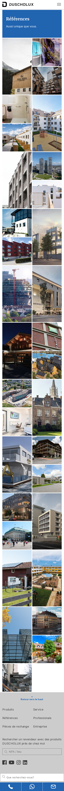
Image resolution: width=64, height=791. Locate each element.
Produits (8, 709)
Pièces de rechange (15, 726)
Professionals (42, 718)
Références (10, 718)
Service (38, 709)
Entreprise (40, 726)
